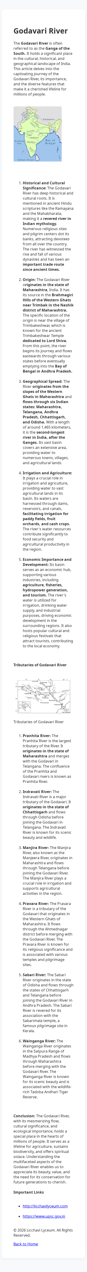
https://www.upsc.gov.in (44, 1216)
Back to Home (25, 1244)
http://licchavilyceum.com (45, 1206)
